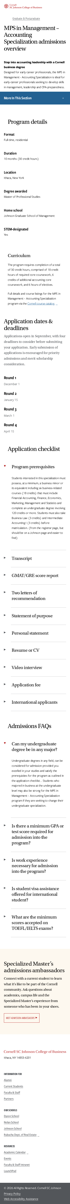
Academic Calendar (15, 1152)
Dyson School (11, 1116)
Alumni (8, 1080)
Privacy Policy (12, 1194)
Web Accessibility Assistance (21, 1199)
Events (7, 1158)
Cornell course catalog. (41, 303)
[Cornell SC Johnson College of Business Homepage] (35, 1052)
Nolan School (11, 1122)
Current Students (13, 1086)
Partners (9, 1099)
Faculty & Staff (12, 1092)
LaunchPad (10, 1171)
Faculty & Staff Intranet (17, 1165)
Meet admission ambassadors (20, 1018)
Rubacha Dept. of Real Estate (20, 1135)
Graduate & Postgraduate (26, 18)
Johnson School (13, 1128)
